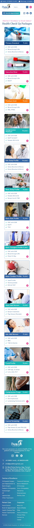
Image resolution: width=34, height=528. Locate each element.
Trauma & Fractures (23, 481)
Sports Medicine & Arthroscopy (22, 485)
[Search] (27, 7)
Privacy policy (21, 515)
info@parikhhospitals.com (14, 464)
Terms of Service (22, 512)
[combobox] (20, 7)
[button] (30, 7)
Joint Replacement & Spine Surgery (8, 485)
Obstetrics (20, 490)
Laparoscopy (6, 495)
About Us (20, 505)
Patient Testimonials (8, 512)
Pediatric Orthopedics (9, 488)
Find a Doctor (6, 505)
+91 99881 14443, (11, 460)
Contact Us (20, 517)
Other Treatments (7, 498)
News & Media (21, 508)
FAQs (18, 510)
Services (4, 515)
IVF (3, 493)
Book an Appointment (9, 508)
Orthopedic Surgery (8, 481)
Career (19, 519)
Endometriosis (21, 493)
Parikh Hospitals (12, 525)
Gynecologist (6, 490)
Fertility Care (21, 495)
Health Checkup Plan (8, 510)
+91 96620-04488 (12, 1)
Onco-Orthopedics (23, 488)
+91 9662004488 (22, 460)
